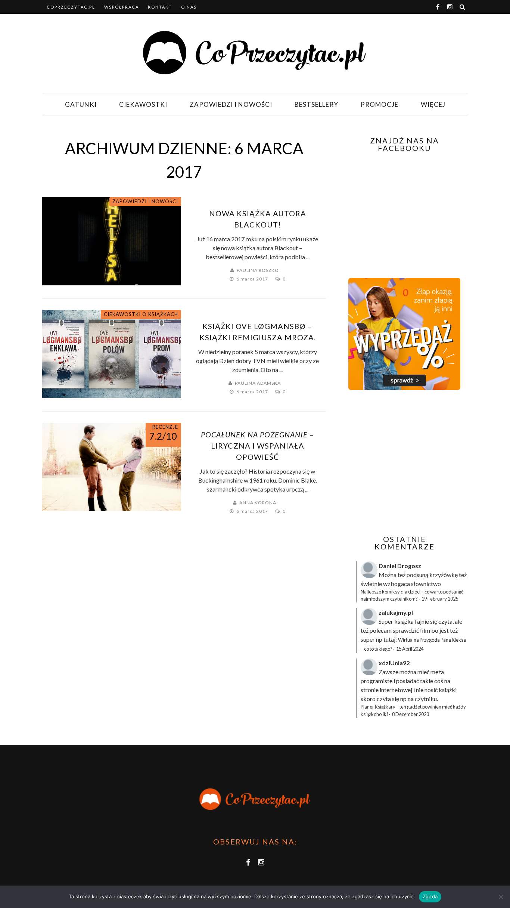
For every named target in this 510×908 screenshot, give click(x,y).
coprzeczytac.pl (71, 6)
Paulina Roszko (258, 270)
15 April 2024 (409, 649)
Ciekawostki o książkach (141, 314)
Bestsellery (316, 104)
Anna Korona (257, 502)
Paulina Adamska (258, 383)
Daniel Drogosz (400, 565)
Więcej (433, 104)
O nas (189, 6)
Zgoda (430, 896)
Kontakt (160, 6)
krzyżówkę (443, 574)
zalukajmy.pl (396, 612)
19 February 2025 (440, 599)
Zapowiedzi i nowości (231, 104)
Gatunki (81, 104)
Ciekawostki (143, 104)
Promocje (379, 104)
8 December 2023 (410, 714)
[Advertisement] (403, 462)
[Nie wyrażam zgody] (500, 897)
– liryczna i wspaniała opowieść (257, 445)
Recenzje (165, 427)
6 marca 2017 (252, 279)
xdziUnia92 (394, 662)
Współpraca (121, 6)
